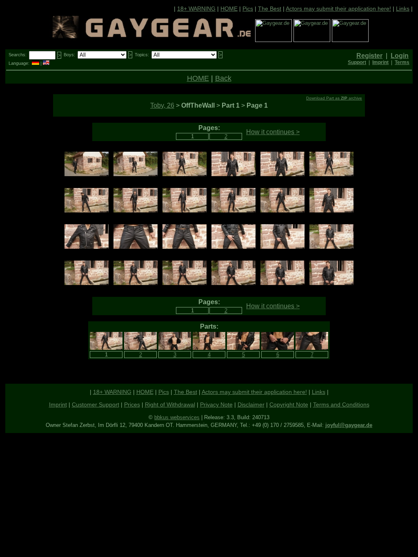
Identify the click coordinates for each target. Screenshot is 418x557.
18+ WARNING (196, 8)
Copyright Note (288, 404)
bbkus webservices (177, 417)
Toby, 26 (162, 105)
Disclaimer (251, 404)
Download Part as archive (334, 98)
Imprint (58, 404)
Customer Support (95, 404)
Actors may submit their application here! (338, 8)
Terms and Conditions (341, 404)
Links (402, 8)
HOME (229, 8)
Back (223, 78)
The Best (269, 8)
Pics (247, 8)
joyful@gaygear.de (348, 425)
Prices (132, 404)
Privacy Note (216, 404)
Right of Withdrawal (170, 404)
